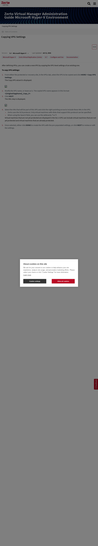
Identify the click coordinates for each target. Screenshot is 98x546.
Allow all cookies (63, 281)
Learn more (27, 275)
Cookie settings (34, 281)
